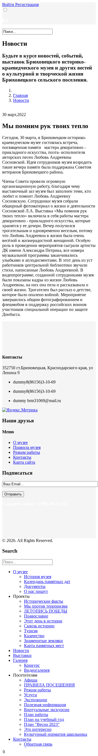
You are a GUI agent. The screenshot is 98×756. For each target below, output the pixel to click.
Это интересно (37, 729)
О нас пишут (36, 591)
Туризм (31, 630)
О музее (20, 442)
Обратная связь (38, 744)
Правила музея (27, 447)
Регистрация (27, 4)
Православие (36, 616)
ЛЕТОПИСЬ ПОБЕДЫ (45, 611)
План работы (36, 714)
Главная (20, 95)
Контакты (22, 457)
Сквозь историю (39, 626)
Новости (21, 100)
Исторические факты (43, 601)
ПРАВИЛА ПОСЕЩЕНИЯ (49, 685)
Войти (8, 4)
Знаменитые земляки (43, 640)
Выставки (22, 655)
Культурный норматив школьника (55, 734)
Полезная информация (45, 704)
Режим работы (26, 452)
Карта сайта (24, 462)
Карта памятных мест (44, 645)
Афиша (30, 680)
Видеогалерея (37, 670)
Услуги (30, 694)
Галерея (20, 660)
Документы (34, 586)
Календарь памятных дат (47, 581)
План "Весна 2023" (42, 724)
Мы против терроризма (46, 606)
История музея (37, 576)
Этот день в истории (43, 621)
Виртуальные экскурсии (46, 709)
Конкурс (32, 665)
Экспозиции (35, 699)
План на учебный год (44, 719)
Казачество (34, 635)
